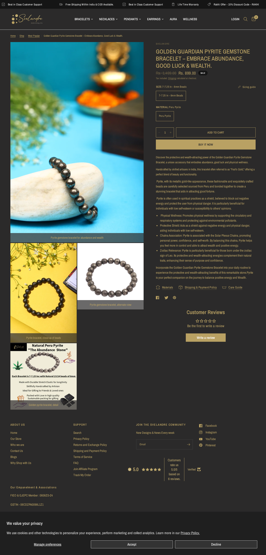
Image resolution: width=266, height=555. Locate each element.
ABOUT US (17, 424)
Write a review (206, 337)
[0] (253, 19)
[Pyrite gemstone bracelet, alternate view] (135, 252)
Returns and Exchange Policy (90, 445)
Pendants (131, 19)
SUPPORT (80, 424)
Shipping (172, 78)
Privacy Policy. (190, 532)
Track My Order (82, 475)
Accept (131, 544)
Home (13, 35)
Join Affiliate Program (85, 469)
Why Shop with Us (20, 463)
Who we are (17, 445)
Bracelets (82, 19)
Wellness (190, 19)
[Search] (245, 19)
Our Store (15, 439)
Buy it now (205, 144)
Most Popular (34, 35)
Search (77, 432)
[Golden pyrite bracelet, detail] (68, 352)
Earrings (153, 19)
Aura (173, 19)
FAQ (76, 463)
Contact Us (16, 451)
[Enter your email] (189, 444)
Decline (216, 544)
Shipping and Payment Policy (90, 451)
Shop (22, 35)
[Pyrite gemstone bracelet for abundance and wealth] (135, 51)
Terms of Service (82, 457)
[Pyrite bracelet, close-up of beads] (68, 252)
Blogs (13, 457)
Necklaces (107, 19)
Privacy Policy (81, 439)
